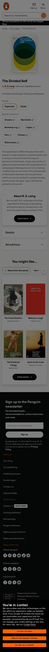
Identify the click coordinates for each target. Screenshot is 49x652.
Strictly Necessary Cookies (24, 638)
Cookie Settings (24, 631)
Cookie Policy (30, 624)
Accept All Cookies (24, 645)
